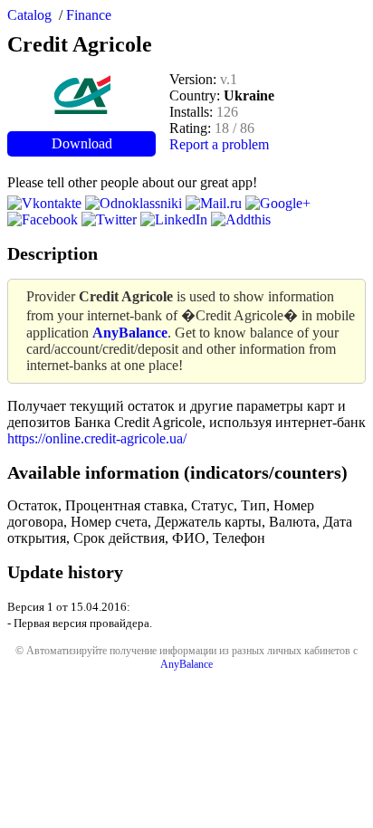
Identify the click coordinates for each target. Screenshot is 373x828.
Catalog (29, 15)
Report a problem (219, 144)
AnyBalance (186, 664)
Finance (88, 15)
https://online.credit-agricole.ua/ (96, 438)
